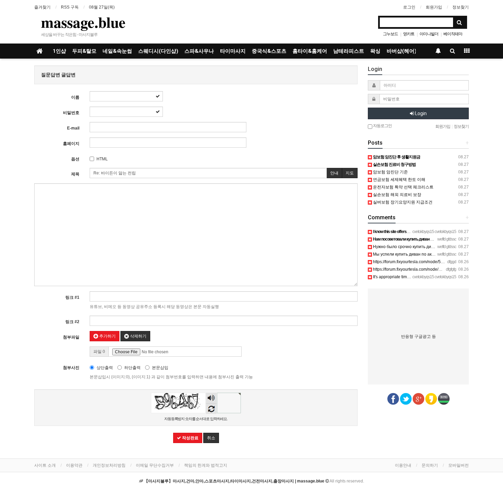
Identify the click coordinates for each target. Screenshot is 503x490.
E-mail (73, 128)
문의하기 (430, 465)
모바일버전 (458, 465)
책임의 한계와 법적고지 (205, 465)
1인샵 (59, 51)
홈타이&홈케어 (310, 51)
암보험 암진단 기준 (390, 172)
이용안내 (403, 465)
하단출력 (132, 367)
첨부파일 (71, 337)
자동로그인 (382, 125)
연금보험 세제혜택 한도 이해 (398, 179)
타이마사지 (233, 51)
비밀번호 (71, 112)
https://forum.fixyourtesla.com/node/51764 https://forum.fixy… (428, 269)
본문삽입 (160, 367)
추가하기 (107, 336)
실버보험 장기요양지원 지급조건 (402, 202)
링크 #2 (72, 321)
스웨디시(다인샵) (158, 51)
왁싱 (375, 51)
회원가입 (434, 7)
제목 (75, 174)
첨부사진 (71, 367)
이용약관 (74, 465)
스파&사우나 (199, 51)
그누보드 (390, 34)
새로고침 (211, 408)
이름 (75, 97)
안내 (334, 173)
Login (420, 113)
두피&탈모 (84, 51)
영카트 (408, 34)
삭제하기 (137, 336)
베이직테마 (452, 34)
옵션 (75, 159)
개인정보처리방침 (109, 465)
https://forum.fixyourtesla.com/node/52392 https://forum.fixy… (428, 261)
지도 (350, 173)
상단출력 (104, 367)
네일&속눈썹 (117, 51)
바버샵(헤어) (401, 51)
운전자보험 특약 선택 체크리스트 (403, 187)
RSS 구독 (70, 7)
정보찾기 (460, 7)
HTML (102, 159)
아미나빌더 (429, 34)
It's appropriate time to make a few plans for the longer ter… (427, 276)
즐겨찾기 (42, 7)
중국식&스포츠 (269, 51)
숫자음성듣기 (211, 398)
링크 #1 (72, 297)
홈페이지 (71, 143)
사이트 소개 (45, 465)
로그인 (409, 7)
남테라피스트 (348, 51)
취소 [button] (211, 438)
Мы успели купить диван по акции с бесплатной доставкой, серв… (437, 254)
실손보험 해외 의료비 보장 (396, 194)
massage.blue (83, 22)
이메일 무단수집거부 (155, 465)
